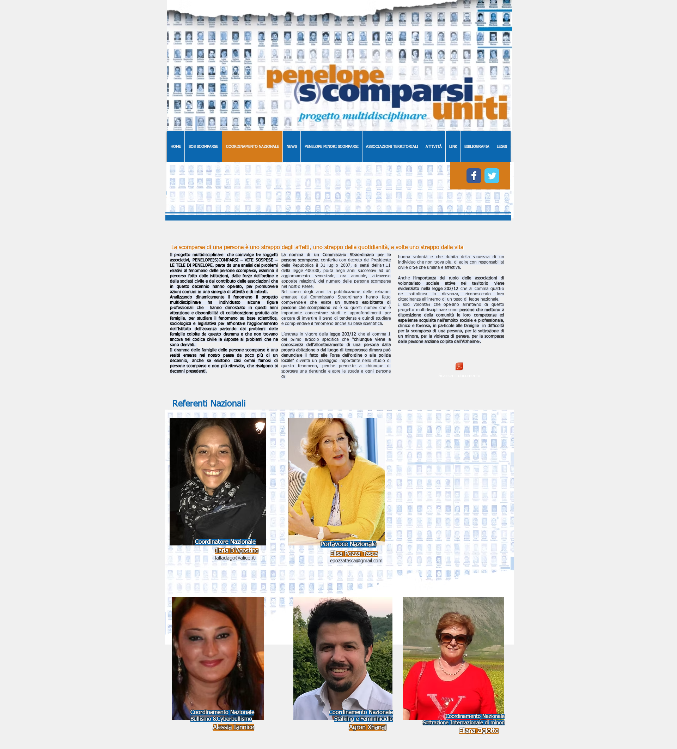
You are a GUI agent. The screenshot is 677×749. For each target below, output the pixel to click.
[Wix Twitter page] (491, 175)
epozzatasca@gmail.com (356, 560)
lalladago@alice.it (235, 558)
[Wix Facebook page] (473, 175)
